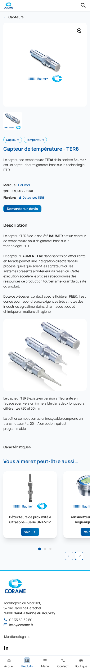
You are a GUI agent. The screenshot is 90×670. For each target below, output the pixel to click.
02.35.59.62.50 (20, 619)
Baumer (24, 185)
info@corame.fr (21, 625)
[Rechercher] (83, 5)
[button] (39, 549)
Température (35, 140)
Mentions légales (17, 636)
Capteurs (16, 17)
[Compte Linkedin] (6, 648)
